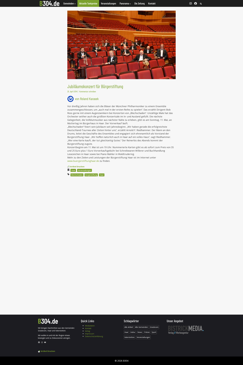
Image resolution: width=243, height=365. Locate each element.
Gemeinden (68, 3)
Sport (154, 332)
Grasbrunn (154, 327)
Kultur (132, 332)
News (139, 332)
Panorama (124, 3)
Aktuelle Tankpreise (88, 3)
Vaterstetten (129, 337)
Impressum (89, 333)
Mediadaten (90, 325)
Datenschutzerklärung (94, 336)
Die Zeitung (139, 3)
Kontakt (152, 3)
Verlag (87, 331)
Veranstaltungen (108, 3)
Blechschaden (77, 175)
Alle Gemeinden (141, 327)
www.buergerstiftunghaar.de (83, 160)
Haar (73, 170)
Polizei (147, 332)
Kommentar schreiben (87, 91)
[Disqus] (121, 212)
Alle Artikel (128, 327)
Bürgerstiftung (91, 175)
